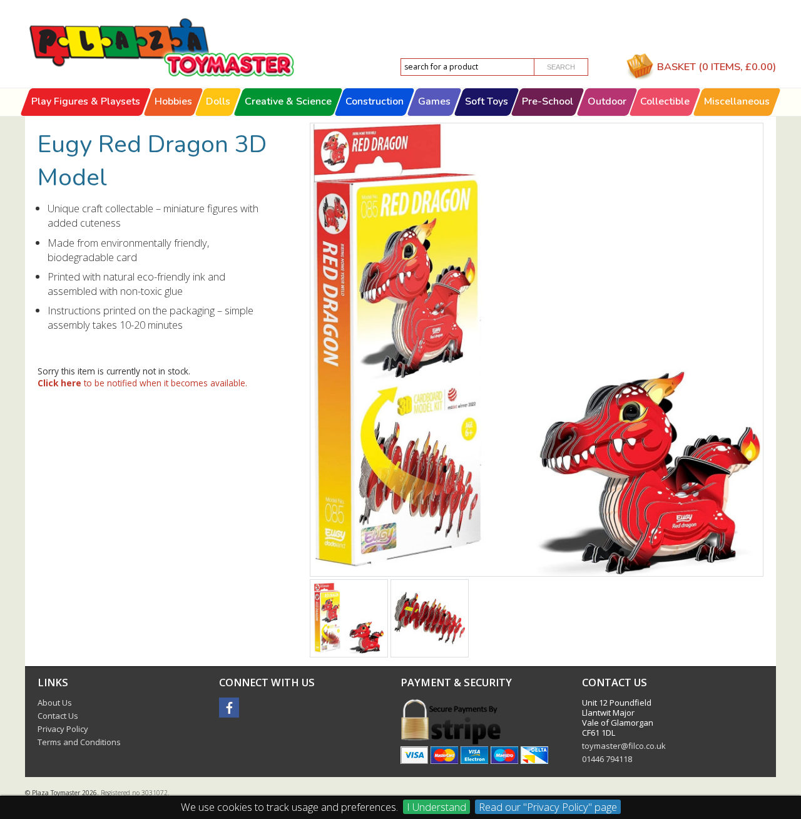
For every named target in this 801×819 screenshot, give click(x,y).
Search (561, 67)
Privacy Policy (63, 728)
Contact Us (58, 715)
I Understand (436, 807)
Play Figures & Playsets (85, 101)
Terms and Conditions (79, 742)
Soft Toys (486, 101)
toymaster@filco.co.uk (624, 745)
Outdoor (607, 101)
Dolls (218, 101)
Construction (375, 101)
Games (434, 101)
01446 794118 (607, 759)
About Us (55, 702)
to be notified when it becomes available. (142, 383)
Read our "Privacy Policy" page (548, 807)
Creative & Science (288, 101)
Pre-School (547, 101)
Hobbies (173, 101)
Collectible (665, 101)
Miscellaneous (737, 101)
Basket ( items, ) (716, 66)
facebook (229, 708)
